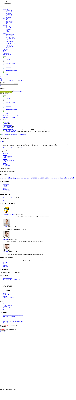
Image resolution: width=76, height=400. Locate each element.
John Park (5, 239)
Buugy (19, 178)
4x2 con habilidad (3, 178)
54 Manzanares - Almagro (9, 131)
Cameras (5, 185)
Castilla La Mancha (7, 156)
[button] (38, 301)
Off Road (51, 178)
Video (4, 192)
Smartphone (6, 189)
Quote (22, 147)
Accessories (6, 184)
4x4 (8, 178)
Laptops (5, 186)
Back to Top (3, 331)
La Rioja (5, 161)
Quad (59, 178)
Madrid (4, 163)
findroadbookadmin (7, 147)
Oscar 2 (5, 123)
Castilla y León (6, 157)
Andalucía (5, 153)
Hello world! (5, 200)
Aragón (5, 155)
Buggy (11, 178)
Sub (66, 178)
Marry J (5, 226)
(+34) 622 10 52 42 (7, 278)
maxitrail (45, 178)
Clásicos (27, 178)
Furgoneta (39, 178)
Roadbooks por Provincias (9, 316)
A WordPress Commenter (9, 214)
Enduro (34, 178)
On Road (55, 178)
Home (1, 141)
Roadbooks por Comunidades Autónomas (13, 315)
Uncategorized (6, 165)
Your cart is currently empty (6, 91)
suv (68, 178)
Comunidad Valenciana (8, 160)
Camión (22, 178)
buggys (15, 178)
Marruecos (5, 164)
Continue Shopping (17, 91)
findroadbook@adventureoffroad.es (11, 279)
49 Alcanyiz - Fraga (8, 129)
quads (63, 178)
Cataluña (5, 159)
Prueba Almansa (7, 126)
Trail (72, 178)
